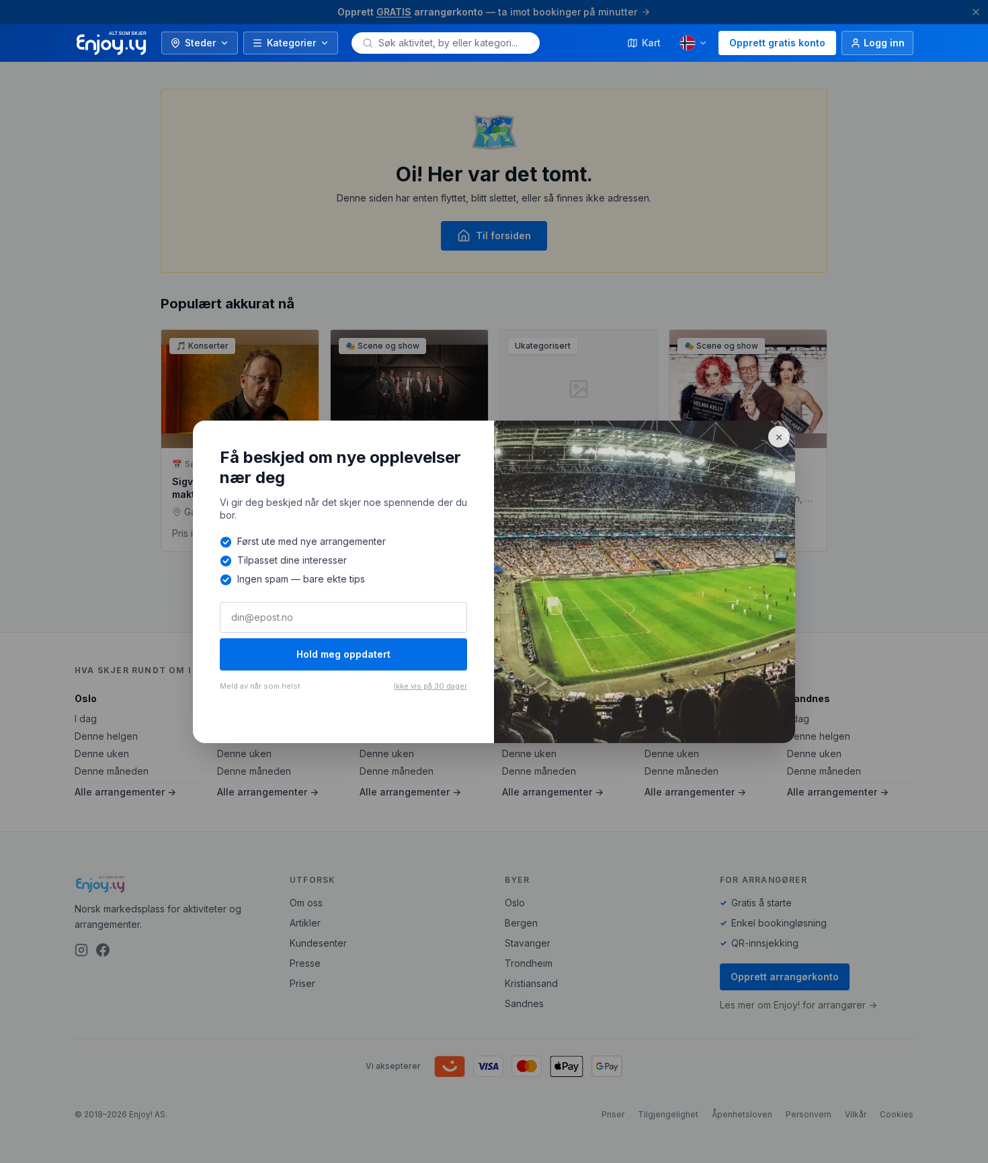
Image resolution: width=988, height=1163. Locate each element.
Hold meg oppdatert (343, 654)
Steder (200, 42)
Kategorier (291, 42)
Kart (651, 42)
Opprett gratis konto (777, 42)
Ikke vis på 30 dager (430, 686)
